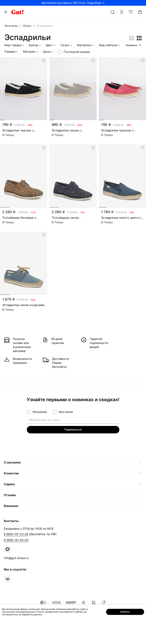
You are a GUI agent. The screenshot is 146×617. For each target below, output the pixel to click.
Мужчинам (66, 411)
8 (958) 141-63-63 (16, 540)
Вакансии (11, 506)
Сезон (65, 45)
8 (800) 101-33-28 (16, 534)
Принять (125, 612)
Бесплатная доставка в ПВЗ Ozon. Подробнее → (73, 2)
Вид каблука (108, 45)
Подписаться (73, 429)
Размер (10, 51)
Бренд (33, 45)
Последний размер (77, 52)
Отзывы (10, 495)
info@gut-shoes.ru (16, 558)
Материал (84, 45)
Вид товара (13, 45)
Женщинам (40, 411)
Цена (46, 51)
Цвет (49, 45)
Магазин (29, 51)
